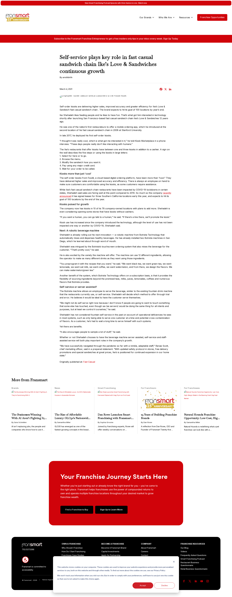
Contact (144, 555)
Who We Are (165, 17)
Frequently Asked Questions (193, 555)
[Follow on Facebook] (184, 581)
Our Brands (145, 17)
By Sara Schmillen (19, 422)
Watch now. (142, 3)
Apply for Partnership (110, 555)
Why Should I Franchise (72, 548)
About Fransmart (148, 548)
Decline (164, 585)
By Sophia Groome (105, 422)
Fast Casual (89, 361)
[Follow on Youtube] (201, 581)
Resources (184, 17)
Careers (144, 551)
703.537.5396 (28, 549)
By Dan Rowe (146, 422)
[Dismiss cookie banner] (174, 562)
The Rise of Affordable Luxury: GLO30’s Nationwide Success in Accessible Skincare (73, 418)
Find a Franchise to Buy (76, 509)
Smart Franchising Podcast (193, 559)
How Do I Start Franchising (73, 551)
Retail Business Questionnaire (194, 569)
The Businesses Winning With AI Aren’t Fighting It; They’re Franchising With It (28, 418)
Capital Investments (110, 551)
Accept (143, 585)
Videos (184, 551)
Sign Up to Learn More (111, 509)
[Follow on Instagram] (207, 581)
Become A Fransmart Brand (113, 548)
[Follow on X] (189, 581)
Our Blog (184, 548)
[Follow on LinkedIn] (195, 581)
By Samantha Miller (63, 422)
